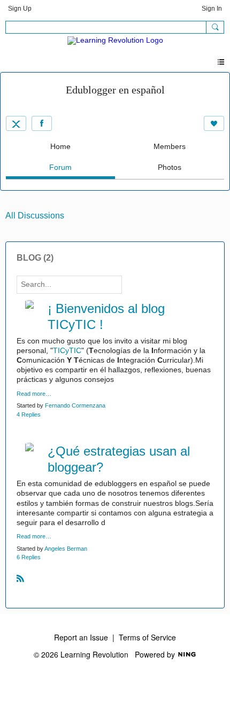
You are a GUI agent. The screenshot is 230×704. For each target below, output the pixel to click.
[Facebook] (42, 123)
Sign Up (20, 8)
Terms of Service (147, 637)
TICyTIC (67, 350)
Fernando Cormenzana (75, 405)
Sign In (212, 8)
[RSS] (20, 578)
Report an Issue (81, 637)
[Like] (214, 123)
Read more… (34, 394)
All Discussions (34, 215)
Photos (169, 167)
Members (170, 146)
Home (60, 146)
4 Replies (29, 414)
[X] (16, 123)
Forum (60, 167)
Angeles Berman (65, 548)
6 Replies (29, 557)
